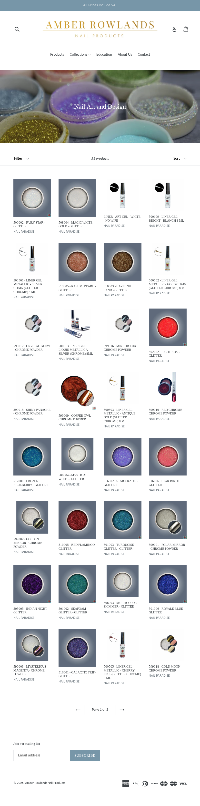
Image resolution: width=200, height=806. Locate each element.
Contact (144, 55)
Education (104, 55)
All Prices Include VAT (100, 5)
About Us (125, 55)
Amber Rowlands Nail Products (45, 783)
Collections (81, 54)
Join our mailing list (26, 743)
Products (57, 55)
